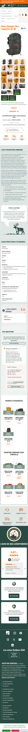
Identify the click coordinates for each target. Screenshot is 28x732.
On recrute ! (6, 686)
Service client (7, 513)
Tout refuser (16, 730)
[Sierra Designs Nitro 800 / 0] (8, 468)
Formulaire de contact (8, 689)
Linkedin (12, 645)
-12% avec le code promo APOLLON (10, 1)
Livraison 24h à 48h (14, 139)
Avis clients (5, 702)
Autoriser (17, 93)
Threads (8, 639)
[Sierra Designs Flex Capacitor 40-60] (8, 436)
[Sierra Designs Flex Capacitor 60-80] (4, 62)
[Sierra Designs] (23, 28)
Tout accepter (7, 730)
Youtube (20, 639)
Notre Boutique (6, 693)
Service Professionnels (8, 700)
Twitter (14, 639)
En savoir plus (14, 596)
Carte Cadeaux (6, 716)
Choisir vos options (7, 120)
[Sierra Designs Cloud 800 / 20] (8, 489)
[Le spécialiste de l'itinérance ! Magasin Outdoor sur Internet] (3, 6)
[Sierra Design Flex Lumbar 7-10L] (19, 416)
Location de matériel (8, 698)
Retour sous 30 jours (21, 139)
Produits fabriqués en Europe (10, 712)
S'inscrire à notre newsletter (14, 655)
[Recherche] (20, 15)
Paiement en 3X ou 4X (6, 139)
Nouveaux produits (7, 710)
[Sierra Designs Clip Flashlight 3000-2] (19, 469)
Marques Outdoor (7, 705)
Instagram (14, 633)
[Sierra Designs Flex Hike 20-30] (8, 415)
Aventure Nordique (9, 663)
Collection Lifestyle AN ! (8, 719)
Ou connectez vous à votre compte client (14, 124)
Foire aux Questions (8, 691)
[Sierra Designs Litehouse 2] (19, 489)
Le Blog (8, 633)
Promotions (6, 707)
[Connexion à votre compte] (23, 15)
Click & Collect (6, 695)
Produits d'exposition (8, 714)
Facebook (20, 633)
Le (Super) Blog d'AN (8, 683)
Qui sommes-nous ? (7, 681)
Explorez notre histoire (8, 677)
